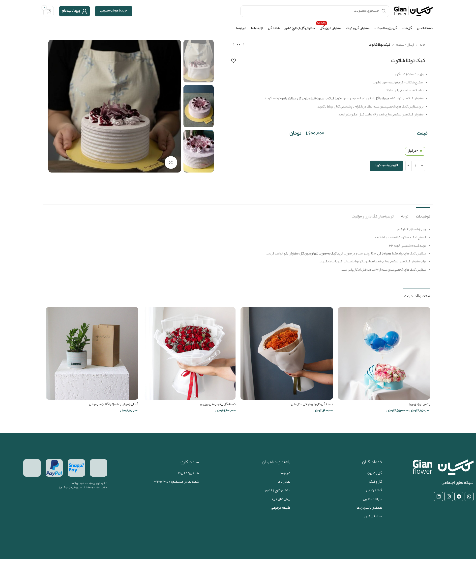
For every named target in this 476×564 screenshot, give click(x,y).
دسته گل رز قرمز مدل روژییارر (218, 404)
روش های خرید (280, 499)
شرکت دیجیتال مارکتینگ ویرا (73, 488)
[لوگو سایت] (413, 11)
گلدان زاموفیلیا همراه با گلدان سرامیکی (113, 404)
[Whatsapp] (469, 496)
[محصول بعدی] (233, 44)
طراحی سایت (100, 488)
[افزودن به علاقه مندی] (233, 60)
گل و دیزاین (374, 473)
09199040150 (162, 482)
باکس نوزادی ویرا (419, 404)
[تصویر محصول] (286, 353)
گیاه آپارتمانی (374, 490)
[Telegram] (458, 496)
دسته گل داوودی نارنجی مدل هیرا (312, 404)
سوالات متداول (372, 499)
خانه (422, 45)
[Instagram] (448, 496)
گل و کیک (375, 482)
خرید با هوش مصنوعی (113, 10)
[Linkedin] (438, 496)
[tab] (423, 214)
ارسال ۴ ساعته (405, 45)
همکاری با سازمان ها (369, 508)
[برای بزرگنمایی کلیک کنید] (171, 162)
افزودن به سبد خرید (386, 165)
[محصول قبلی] (243, 44)
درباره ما (285, 473)
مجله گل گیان (373, 516)
